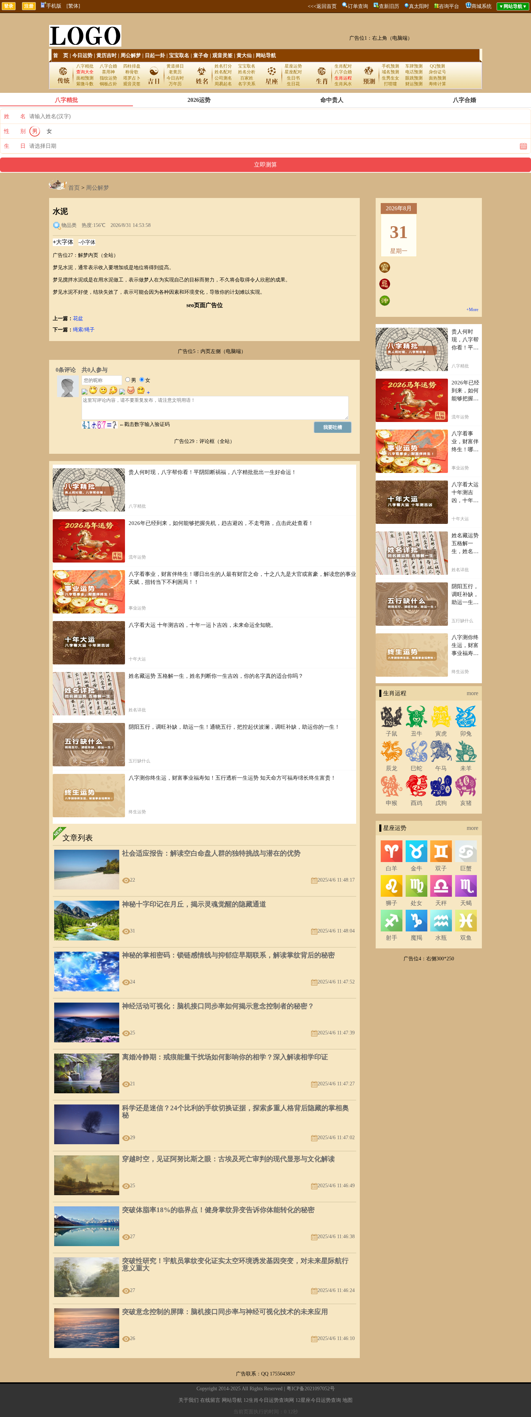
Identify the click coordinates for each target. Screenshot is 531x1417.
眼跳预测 (414, 78)
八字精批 (85, 66)
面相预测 (85, 78)
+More (472, 309)
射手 (391, 938)
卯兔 (466, 734)
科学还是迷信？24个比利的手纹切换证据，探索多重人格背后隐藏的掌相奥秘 (235, 1111)
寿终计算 (437, 83)
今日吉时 (175, 78)
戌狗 (441, 803)
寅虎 (441, 734)
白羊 (391, 868)
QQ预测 (437, 66)
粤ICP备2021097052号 (310, 1388)
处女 (416, 903)
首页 (74, 188)
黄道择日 (175, 66)
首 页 (60, 55)
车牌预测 (414, 66)
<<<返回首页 (322, 6)
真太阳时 (419, 6)
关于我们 (188, 1400)
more (472, 693)
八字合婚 (108, 66)
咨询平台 (449, 6)
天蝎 (466, 903)
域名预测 (390, 71)
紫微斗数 (85, 83)
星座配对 (293, 71)
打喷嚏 (390, 83)
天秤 (441, 903)
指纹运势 (108, 78)
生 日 (15, 146)
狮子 (391, 903)
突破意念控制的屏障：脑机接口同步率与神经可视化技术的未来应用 (225, 1311)
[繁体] (73, 6)
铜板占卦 (108, 83)
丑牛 (416, 734)
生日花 (293, 83)
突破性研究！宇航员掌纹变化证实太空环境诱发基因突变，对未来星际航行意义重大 (235, 1264)
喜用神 (108, 71)
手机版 (53, 6)
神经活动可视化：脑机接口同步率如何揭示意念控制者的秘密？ (218, 1006)
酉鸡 (416, 803)
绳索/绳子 (84, 329)
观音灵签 (222, 55)
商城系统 (481, 6)
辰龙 (391, 768)
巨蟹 (466, 868)
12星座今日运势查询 (318, 1400)
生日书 (293, 78)
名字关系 (246, 83)
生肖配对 (343, 66)
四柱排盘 (132, 66)
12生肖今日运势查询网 (268, 1400)
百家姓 (246, 78)
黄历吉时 (106, 55)
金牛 (416, 868)
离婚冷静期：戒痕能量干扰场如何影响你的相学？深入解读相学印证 (225, 1057)
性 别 (15, 131)
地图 (347, 1400)
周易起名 (223, 83)
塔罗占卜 (132, 78)
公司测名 (223, 78)
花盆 (78, 318)
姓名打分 (223, 66)
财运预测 (414, 83)
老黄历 (175, 71)
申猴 (391, 803)
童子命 (200, 55)
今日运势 (82, 55)
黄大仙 (244, 55)
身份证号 (437, 71)
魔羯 (416, 938)
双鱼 (466, 938)
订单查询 (358, 6)
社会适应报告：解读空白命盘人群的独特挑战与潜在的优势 (211, 853)
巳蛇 (416, 768)
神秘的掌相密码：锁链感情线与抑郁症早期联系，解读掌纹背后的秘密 (228, 955)
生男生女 (390, 78)
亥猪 (466, 803)
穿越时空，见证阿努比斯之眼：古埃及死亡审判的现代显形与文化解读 (228, 1159)
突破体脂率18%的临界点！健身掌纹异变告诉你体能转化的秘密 (218, 1210)
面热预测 (437, 78)
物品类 (69, 225)
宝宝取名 (179, 55)
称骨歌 (131, 71)
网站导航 (266, 55)
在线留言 (210, 1400)
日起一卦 (155, 55)
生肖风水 (343, 83)
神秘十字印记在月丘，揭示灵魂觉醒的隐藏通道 (194, 904)
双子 (441, 868)
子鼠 (391, 734)
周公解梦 (131, 55)
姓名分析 (246, 71)
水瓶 (441, 938)
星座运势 (293, 66)
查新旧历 (389, 6)
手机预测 (390, 66)
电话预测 (414, 71)
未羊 (466, 768)
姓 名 (15, 116)
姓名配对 (223, 71)
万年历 (175, 83)
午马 (441, 768)
